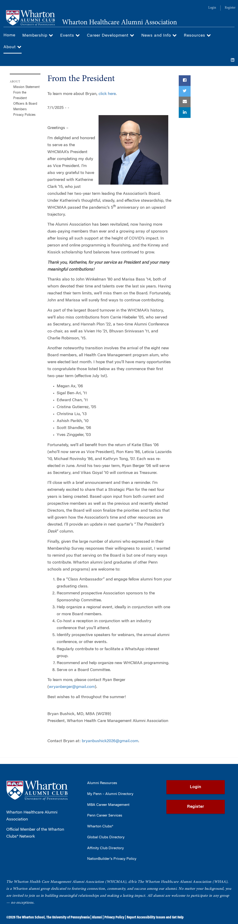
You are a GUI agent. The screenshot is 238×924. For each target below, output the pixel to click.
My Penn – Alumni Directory (110, 794)
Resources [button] (195, 36)
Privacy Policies (24, 115)
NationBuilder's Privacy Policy (111, 859)
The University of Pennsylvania (68, 917)
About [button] (10, 47)
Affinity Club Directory (105, 848)
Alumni (97, 917)
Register (230, 7)
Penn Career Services (104, 815)
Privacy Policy (114, 917)
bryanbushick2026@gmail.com (110, 741)
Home (9, 35)
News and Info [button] (156, 36)
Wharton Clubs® (100, 826)
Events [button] (68, 36)
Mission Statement (26, 87)
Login (212, 7)
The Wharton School (30, 917)
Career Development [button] (108, 36)
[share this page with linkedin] (185, 112)
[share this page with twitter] (185, 91)
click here (107, 94)
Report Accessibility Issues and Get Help (155, 917)
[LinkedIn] (233, 60)
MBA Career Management (108, 805)
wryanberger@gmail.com (72, 687)
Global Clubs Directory (106, 837)
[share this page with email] (185, 102)
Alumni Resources (102, 783)
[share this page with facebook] (185, 80)
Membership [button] (35, 36)
